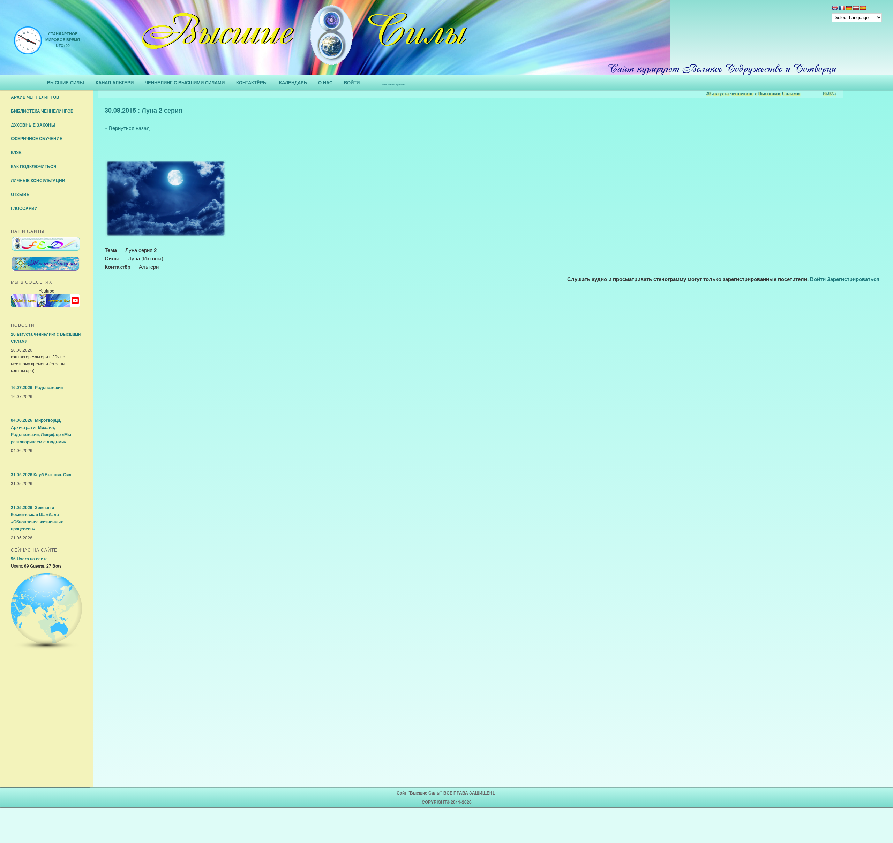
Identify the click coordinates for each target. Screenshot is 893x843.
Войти (818, 279)
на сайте (29, 558)
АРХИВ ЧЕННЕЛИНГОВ (35, 97)
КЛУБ (16, 152)
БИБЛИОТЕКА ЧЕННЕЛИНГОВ (42, 111)
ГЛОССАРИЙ (24, 208)
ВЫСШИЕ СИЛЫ (65, 82)
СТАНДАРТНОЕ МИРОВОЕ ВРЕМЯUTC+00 (62, 39)
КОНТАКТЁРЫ (252, 82)
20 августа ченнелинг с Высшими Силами (727, 93)
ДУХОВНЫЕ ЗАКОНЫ (33, 125)
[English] (835, 8)
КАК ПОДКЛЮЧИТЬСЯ (34, 166)
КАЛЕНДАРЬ (293, 82)
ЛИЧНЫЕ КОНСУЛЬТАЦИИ (38, 180)
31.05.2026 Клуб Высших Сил (41, 474)
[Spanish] (863, 8)
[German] (849, 8)
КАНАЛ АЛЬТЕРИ (115, 82)
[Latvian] (856, 8)
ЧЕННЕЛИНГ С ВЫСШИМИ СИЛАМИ (185, 82)
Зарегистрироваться (853, 279)
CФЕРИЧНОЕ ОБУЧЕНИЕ (36, 138)
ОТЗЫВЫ (21, 194)
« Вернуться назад (127, 127)
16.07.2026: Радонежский (823, 93)
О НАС (325, 82)
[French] (842, 8)
